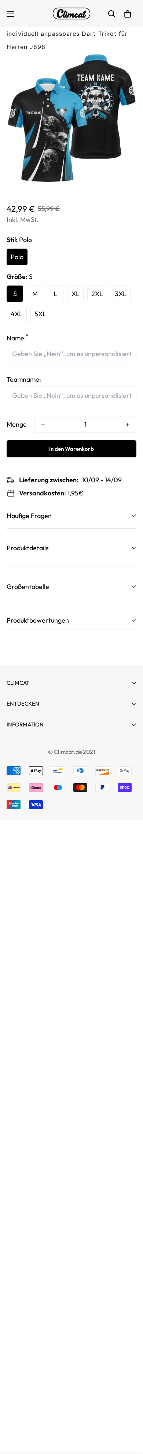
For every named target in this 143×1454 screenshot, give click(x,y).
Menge (17, 424)
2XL (97, 294)
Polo (17, 257)
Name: (18, 338)
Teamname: (24, 379)
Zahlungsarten (28, 758)
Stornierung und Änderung (45, 744)
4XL (17, 314)
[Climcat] (71, 13)
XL (76, 294)
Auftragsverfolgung (35, 737)
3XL (120, 294)
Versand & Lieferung (36, 823)
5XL (40, 314)
